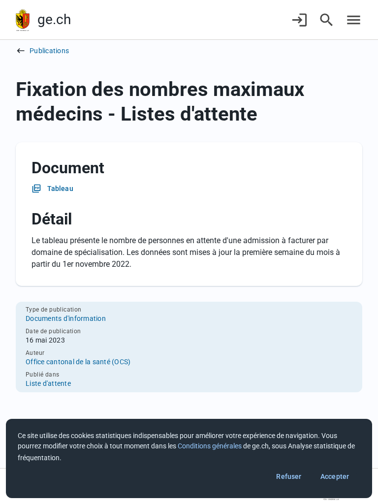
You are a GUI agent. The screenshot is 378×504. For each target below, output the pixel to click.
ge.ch (54, 19)
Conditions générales (210, 446)
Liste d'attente (48, 383)
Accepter (334, 476)
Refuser (288, 476)
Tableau (60, 188)
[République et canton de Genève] (23, 20)
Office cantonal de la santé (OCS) (78, 362)
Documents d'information (66, 318)
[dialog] (189, 458)
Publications (49, 51)
